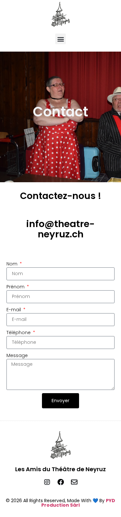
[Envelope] (74, 482)
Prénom (16, 286)
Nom (12, 264)
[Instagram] (47, 482)
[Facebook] (60, 482)
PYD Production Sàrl (78, 502)
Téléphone (19, 332)
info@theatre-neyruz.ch (60, 229)
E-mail (14, 309)
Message (17, 355)
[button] (60, 39)
